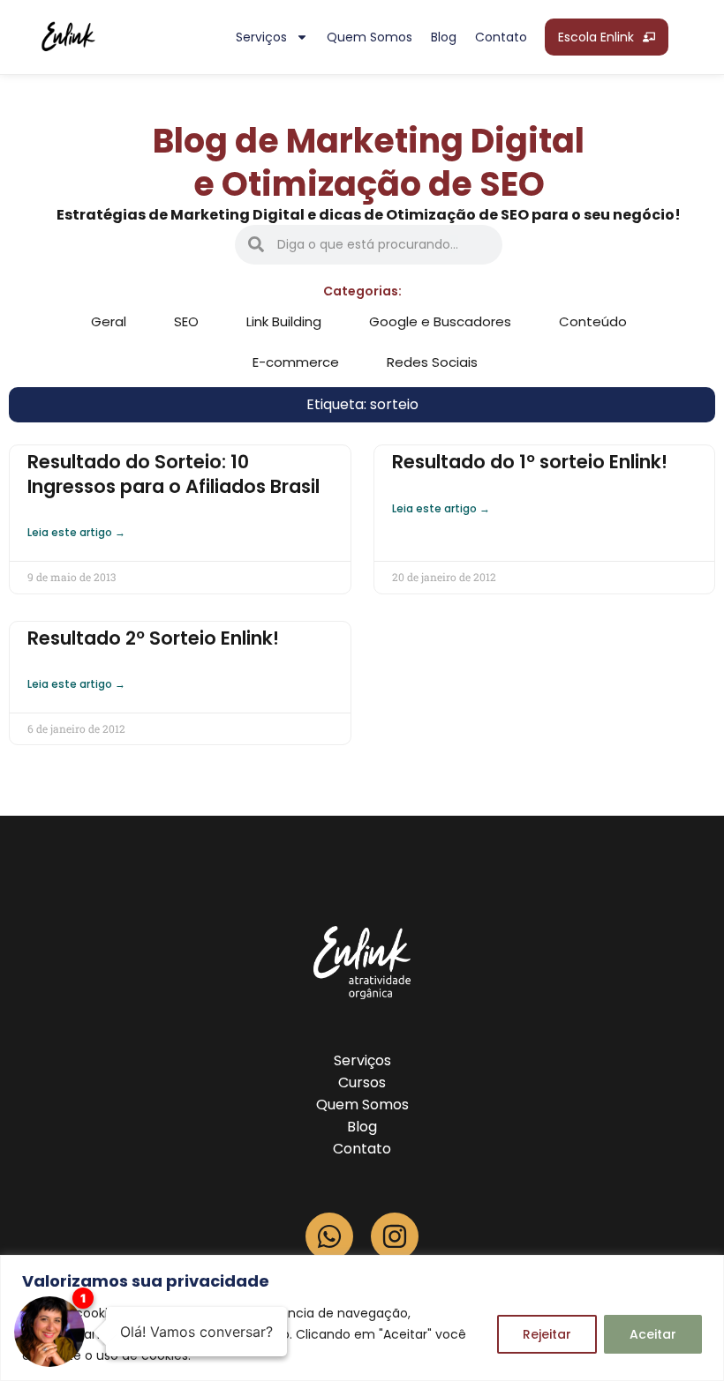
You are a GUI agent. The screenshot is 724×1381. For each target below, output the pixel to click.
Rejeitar (547, 1334)
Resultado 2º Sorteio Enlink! (153, 638)
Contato (501, 37)
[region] (362, 1318)
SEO (186, 321)
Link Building (283, 321)
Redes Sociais (432, 362)
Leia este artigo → (76, 532)
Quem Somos (362, 1104)
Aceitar (653, 1334)
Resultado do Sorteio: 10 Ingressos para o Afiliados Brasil (173, 473)
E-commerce (296, 362)
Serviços (261, 37)
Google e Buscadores (440, 321)
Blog (443, 37)
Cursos (362, 1082)
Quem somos (369, 37)
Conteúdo (593, 321)
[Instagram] (395, 1236)
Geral (108, 321)
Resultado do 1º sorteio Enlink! (529, 461)
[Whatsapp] (329, 1236)
